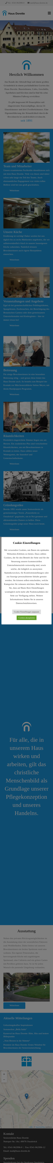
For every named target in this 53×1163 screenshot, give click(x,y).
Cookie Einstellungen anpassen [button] (26, 612)
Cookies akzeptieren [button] (26, 618)
